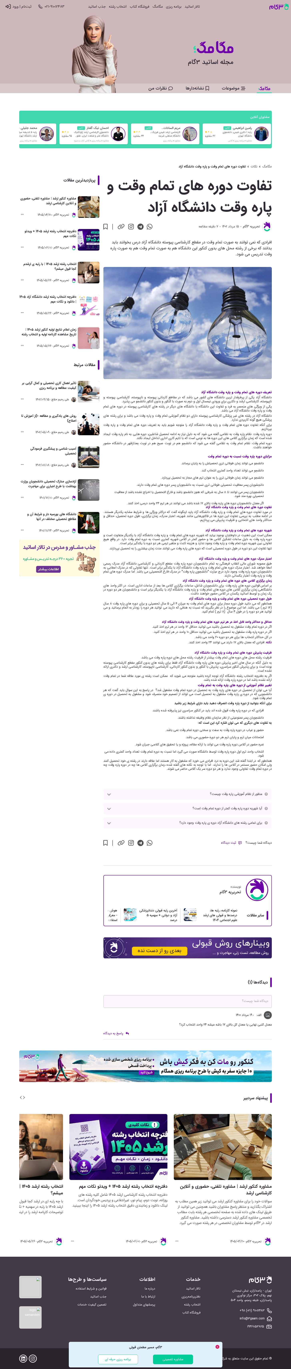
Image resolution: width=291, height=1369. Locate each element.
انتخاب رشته (118, 6)
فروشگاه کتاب (139, 6)
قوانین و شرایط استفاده (91, 1288)
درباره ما (150, 1288)
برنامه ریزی (173, 6)
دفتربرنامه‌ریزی (191, 1296)
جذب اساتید (97, 6)
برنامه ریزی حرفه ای (118, 1359)
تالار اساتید (192, 6)
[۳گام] (279, 6)
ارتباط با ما (148, 1296)
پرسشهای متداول (144, 1304)
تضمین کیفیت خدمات (91, 1304)
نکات (254, 166)
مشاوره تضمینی (173, 1359)
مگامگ (158, 6)
